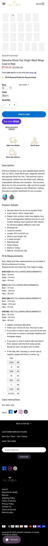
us (38, 354)
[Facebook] (4, 468)
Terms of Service (9, 501)
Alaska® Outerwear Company (28, 532)
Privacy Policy (8, 504)
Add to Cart (24, 114)
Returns (5, 495)
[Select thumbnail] (6, 17)
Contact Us (6, 506)
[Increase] (14, 104)
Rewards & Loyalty (10, 492)
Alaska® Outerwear (10, 56)
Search (5, 489)
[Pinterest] (15, 468)
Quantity (6, 100)
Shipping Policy (8, 498)
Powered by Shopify (10, 534)
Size (4, 85)
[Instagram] (10, 468)
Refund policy (7, 512)
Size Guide (23, 85)
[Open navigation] (4, 4)
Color (4, 92)
